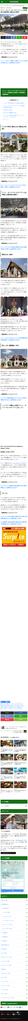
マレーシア (4, 981)
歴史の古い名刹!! (7, 110)
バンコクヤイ (14, 706)
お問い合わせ (13, 1012)
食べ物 (4, 949)
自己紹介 (2, 1012)
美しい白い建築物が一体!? (10, 112)
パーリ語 (21, 706)
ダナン (4, 993)
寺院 (9, 701)
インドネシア (5, 985)
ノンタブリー (6, 916)
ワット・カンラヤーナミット (16, 463)
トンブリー (4, 703)
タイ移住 (4, 940)
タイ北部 (5, 932)
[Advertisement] (14, 75)
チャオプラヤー (14, 708)
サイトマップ (7, 1012)
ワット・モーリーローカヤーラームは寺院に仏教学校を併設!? (13, 106)
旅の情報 (4, 904)
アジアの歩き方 (9, 1018)
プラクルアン (5, 973)
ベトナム (4, 989)
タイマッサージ (6, 965)
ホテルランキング (6, 957)
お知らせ (4, 900)
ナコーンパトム (7, 924)
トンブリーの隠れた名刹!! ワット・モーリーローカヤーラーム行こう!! (13, 116)
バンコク (3, 701)
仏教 (20, 708)
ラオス (4, 977)
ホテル (4, 953)
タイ (3, 708)
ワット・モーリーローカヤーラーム (15, 703)
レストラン (5, 961)
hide (18, 100)
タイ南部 (5, 936)
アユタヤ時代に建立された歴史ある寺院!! (13, 103)
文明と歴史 (5, 945)
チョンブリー (6, 928)
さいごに (5, 119)
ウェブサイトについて (7, 997)
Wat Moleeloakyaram (6, 706)
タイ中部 (5, 908)
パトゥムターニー (7, 920)
